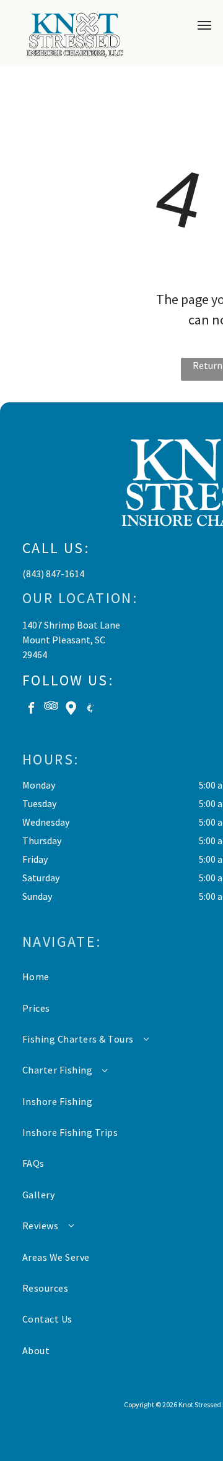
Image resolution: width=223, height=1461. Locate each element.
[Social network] (51, 709)
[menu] (204, 25)
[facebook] (31, 709)
